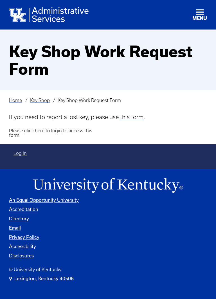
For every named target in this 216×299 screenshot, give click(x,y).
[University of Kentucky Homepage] (108, 185)
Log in (20, 153)
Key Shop (40, 100)
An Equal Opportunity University (44, 200)
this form (132, 117)
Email (15, 227)
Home (15, 100)
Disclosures (21, 255)
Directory (19, 218)
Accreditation (23, 209)
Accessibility (22, 246)
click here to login (43, 130)
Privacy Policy (24, 237)
